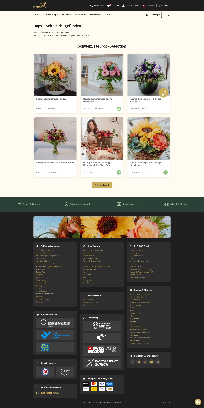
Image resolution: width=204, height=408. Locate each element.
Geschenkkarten (135, 266)
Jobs (84, 277)
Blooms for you (135, 305)
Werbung (86, 272)
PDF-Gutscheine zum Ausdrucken (142, 269)
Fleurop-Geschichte (90, 258)
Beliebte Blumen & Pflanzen (140, 294)
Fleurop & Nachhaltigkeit (92, 261)
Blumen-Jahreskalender (138, 297)
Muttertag (39, 275)
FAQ (131, 258)
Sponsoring (87, 275)
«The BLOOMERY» (89, 269)
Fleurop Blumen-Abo (137, 250)
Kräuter (132, 324)
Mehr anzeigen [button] (101, 185)
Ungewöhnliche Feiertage (45, 283)
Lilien (131, 311)
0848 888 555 (47, 393)
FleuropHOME (88, 300)
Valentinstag (40, 269)
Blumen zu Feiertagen (44, 253)
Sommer (39, 288)
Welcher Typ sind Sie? (90, 302)
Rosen (132, 308)
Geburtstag (40, 258)
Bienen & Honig (41, 280)
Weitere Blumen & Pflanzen (140, 332)
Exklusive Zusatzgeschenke (139, 343)
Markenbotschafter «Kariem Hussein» (96, 266)
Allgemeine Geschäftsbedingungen (95, 250)
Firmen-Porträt (88, 256)
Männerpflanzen (136, 327)
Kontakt (86, 283)
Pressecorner (87, 264)
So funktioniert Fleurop (138, 256)
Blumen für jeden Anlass (45, 250)
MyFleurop (133, 253)
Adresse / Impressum (90, 280)
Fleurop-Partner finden (138, 277)
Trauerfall (39, 302)
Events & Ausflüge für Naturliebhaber (50, 266)
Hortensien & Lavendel (138, 330)
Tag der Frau (40, 272)
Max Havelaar (134, 340)
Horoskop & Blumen (43, 261)
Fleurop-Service (135, 275)
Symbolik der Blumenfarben (140, 338)
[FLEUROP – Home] (40, 6)
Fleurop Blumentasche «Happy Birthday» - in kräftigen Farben (97, 164)
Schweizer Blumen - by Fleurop (141, 302)
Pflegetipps (134, 335)
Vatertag (39, 277)
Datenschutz (87, 253)
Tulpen (132, 316)
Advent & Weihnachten (44, 294)
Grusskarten (134, 264)
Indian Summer (41, 291)
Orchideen (133, 321)
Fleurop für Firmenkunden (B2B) (141, 272)
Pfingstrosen (134, 319)
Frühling (39, 286)
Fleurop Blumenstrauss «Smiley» (51, 99)
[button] (38, 14)
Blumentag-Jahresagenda (45, 264)
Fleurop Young (88, 305)
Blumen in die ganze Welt (139, 261)
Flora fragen (155, 15)
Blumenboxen (135, 300)
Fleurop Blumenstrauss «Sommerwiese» (55, 162)
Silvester (39, 296)
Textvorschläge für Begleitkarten (48, 256)
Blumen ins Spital (42, 299)
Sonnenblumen (135, 313)
